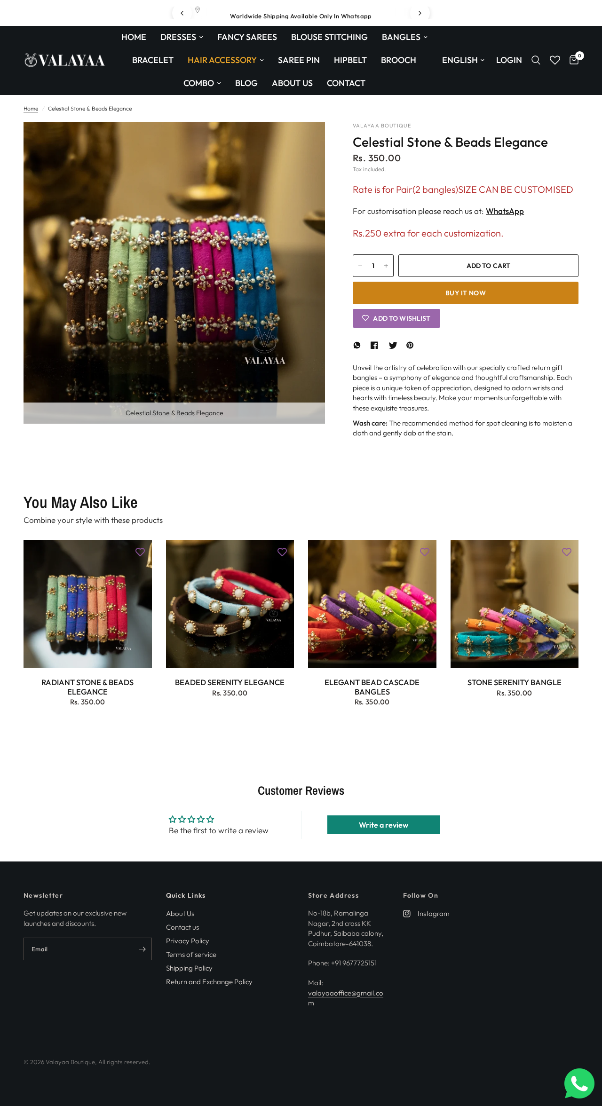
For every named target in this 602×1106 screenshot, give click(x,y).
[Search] (536, 60)
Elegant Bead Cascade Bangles (372, 687)
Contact (346, 83)
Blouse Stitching (329, 37)
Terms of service (191, 954)
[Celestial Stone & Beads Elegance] (305, 142)
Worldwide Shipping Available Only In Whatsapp (301, 16)
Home (133, 37)
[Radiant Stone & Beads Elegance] (88, 604)
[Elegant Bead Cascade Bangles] (372, 604)
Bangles (401, 37)
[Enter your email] (142, 949)
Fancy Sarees (247, 37)
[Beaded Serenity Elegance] (230, 604)
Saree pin (299, 60)
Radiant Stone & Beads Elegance (87, 687)
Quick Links (186, 895)
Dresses (178, 37)
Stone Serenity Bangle (514, 682)
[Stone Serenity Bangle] (515, 604)
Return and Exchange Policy (209, 981)
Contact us (182, 927)
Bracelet (153, 60)
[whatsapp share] (358, 345)
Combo (198, 83)
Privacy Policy (187, 940)
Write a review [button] (383, 825)
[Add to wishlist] (140, 551)
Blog (246, 83)
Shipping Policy (189, 968)
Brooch (398, 60)
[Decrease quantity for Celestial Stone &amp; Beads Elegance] (360, 265)
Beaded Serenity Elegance (230, 682)
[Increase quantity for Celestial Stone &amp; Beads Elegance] (386, 265)
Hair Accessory (222, 60)
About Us (292, 83)
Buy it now (465, 293)
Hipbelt (350, 60)
